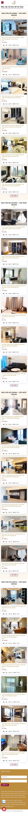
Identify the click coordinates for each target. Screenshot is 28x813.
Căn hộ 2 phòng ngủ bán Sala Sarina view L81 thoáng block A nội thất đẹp (13, 476)
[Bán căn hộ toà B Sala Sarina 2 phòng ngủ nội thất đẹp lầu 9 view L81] (14, 553)
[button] (2, 2)
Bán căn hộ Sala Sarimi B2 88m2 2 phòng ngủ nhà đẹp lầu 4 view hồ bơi (13, 38)
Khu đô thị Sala (13, 795)
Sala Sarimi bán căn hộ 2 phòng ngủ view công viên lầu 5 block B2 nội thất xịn (13, 126)
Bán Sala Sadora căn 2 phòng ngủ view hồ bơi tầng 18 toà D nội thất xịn (13, 345)
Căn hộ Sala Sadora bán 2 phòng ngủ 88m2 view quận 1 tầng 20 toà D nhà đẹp (13, 227)
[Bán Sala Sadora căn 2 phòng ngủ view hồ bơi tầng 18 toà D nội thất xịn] (14, 334)
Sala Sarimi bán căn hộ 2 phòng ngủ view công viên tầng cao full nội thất (13, 155)
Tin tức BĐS (6, 795)
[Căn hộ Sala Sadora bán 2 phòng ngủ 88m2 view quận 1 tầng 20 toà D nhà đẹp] (14, 217)
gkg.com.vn (11, 806)
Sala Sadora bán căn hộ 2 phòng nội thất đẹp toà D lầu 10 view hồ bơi (14, 315)
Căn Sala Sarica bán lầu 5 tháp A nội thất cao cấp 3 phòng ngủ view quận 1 (14, 724)
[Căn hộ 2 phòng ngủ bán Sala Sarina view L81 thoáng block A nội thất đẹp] (14, 465)
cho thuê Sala (21, 791)
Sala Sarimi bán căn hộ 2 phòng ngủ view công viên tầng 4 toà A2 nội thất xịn (13, 96)
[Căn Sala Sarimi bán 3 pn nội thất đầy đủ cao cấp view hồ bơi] (14, 57)
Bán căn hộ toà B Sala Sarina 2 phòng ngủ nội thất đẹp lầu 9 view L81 (13, 564)
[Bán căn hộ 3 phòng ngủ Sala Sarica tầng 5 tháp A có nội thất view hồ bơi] (14, 743)
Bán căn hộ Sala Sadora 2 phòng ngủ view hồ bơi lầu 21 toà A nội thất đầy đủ (14, 286)
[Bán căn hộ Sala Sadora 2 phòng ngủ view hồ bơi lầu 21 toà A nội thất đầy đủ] (14, 276)
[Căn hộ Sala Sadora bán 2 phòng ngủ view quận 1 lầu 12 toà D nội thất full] (14, 246)
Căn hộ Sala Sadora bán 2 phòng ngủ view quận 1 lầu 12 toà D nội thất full (13, 257)
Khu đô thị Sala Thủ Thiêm (11, 797)
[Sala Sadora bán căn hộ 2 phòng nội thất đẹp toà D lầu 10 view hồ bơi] (14, 305)
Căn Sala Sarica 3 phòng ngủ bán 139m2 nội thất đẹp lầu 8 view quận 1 (14, 606)
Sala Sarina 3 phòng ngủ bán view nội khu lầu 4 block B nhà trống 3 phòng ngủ (13, 505)
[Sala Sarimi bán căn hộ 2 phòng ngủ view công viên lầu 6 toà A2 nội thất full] (14, 174)
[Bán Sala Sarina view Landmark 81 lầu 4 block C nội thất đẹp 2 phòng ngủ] (14, 407)
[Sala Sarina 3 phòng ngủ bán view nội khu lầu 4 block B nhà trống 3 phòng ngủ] (14, 495)
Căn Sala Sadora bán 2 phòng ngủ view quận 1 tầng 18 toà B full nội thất (14, 374)
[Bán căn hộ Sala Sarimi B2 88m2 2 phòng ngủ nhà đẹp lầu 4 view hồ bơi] (14, 27)
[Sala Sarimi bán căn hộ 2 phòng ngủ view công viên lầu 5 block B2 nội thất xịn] (14, 116)
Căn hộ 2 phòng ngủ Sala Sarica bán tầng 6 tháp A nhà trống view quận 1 (13, 695)
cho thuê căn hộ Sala (12, 791)
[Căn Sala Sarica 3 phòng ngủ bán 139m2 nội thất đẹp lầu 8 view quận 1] (14, 596)
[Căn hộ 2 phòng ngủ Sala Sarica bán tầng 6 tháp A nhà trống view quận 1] (14, 684)
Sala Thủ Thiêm (21, 797)
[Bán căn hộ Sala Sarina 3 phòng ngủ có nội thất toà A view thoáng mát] (14, 524)
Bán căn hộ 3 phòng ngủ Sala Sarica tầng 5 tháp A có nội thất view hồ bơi (13, 753)
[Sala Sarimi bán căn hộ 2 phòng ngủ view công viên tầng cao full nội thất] (14, 145)
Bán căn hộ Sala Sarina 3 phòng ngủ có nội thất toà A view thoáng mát (13, 534)
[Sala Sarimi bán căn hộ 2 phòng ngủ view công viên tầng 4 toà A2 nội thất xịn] (14, 86)
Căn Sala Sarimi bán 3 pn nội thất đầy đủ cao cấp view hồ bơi (14, 67)
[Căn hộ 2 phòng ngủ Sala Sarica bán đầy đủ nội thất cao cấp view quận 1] (14, 626)
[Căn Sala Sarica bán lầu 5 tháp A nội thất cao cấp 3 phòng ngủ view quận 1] (14, 714)
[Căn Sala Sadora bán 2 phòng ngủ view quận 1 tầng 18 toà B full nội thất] (14, 364)
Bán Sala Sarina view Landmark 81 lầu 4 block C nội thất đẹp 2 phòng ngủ (13, 417)
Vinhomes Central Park (6, 802)
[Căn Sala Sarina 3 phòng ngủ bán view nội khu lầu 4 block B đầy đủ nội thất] (14, 436)
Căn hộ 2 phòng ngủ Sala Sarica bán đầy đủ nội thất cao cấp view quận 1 (13, 636)
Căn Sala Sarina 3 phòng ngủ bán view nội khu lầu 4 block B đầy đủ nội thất (13, 446)
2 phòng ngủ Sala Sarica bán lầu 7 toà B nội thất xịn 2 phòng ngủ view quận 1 (13, 665)
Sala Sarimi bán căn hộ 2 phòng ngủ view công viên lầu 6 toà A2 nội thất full (13, 185)
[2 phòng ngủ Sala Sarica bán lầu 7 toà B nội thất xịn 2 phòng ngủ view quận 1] (14, 655)
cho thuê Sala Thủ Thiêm (15, 793)
